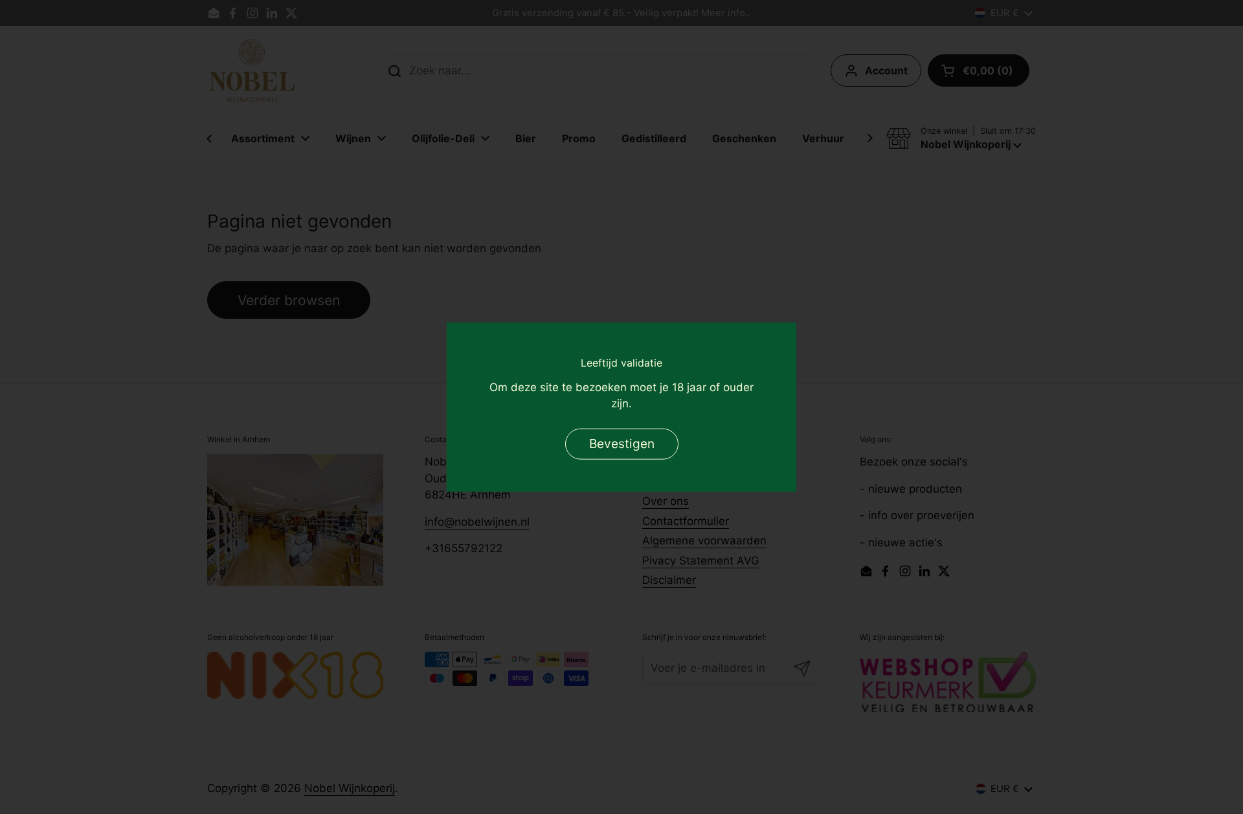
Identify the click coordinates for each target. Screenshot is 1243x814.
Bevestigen (622, 443)
